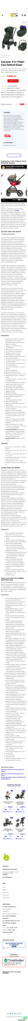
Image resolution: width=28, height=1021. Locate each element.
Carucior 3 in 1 (5, 57)
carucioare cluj (11, 92)
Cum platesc (6, 895)
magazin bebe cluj (19, 94)
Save (23, 104)
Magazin (5, 889)
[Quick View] (6, 809)
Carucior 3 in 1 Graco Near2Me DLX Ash (8, 830)
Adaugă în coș (13, 81)
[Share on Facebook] (16, 104)
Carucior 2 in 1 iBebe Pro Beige (8, 802)
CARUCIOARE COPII (5, 55)
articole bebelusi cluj (12, 90)
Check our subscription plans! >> (12, 964)
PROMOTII (17, 88)
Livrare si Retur (6, 897)
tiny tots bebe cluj (17, 96)
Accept (4, 1018)
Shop (2, 53)
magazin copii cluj (6, 96)
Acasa (4, 887)
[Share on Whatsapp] (25, 104)
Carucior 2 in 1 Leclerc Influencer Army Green (20, 803)
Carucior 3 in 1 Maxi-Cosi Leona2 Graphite (20, 830)
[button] (2, 15)
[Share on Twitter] (18, 104)
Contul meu (5, 892)
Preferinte (11, 1018)
